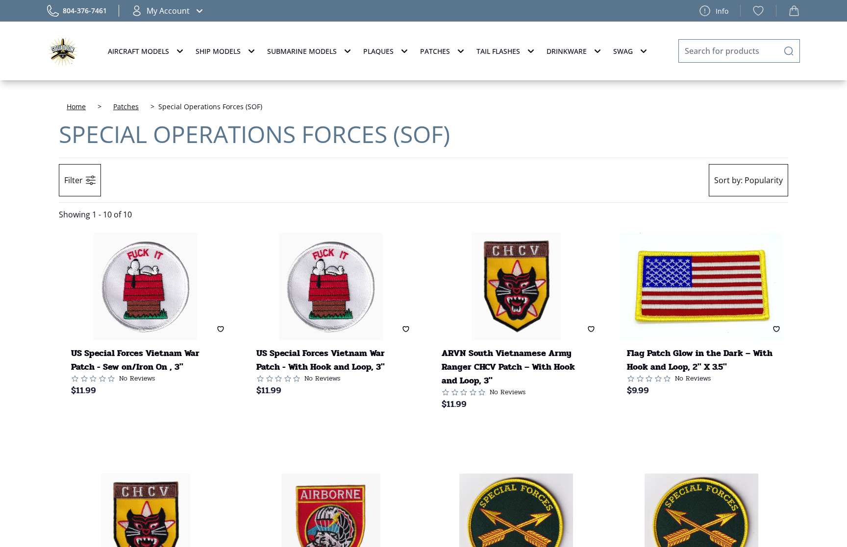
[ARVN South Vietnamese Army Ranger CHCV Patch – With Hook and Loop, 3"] (516, 286)
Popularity (748, 180)
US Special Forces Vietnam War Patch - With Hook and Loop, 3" (320, 360)
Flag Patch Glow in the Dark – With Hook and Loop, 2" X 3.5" (699, 360)
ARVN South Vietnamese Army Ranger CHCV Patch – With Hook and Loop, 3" (508, 366)
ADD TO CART (137, 420)
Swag (623, 51)
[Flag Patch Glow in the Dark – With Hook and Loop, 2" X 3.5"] (701, 286)
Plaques (378, 51)
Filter (73, 180)
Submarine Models (302, 51)
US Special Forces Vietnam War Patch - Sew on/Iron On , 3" (135, 360)
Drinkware (567, 51)
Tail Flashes (498, 51)
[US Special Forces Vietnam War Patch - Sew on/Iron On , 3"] (145, 286)
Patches (435, 51)
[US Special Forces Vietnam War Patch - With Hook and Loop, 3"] (331, 286)
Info (722, 11)
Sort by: (728, 180)
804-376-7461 (85, 10)
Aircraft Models (138, 51)
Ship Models (218, 51)
